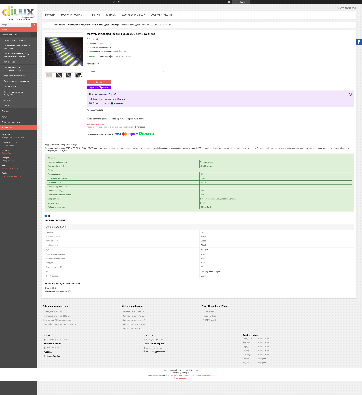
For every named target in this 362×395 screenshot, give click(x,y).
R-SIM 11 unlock (209, 320)
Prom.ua (194, 370)
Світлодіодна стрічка (52, 311)
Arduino (7, 100)
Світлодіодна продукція (14, 40)
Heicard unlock (209, 316)
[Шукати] (34, 25)
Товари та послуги (10, 34)
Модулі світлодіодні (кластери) (106, 25)
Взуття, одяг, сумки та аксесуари (13, 93)
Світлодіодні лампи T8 (133, 328)
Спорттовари (10, 86)
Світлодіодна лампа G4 (133, 311)
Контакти (111, 15)
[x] (49, 217)
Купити (99, 82)
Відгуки (5, 116)
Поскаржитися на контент (181, 375)
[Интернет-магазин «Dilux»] (18, 12)
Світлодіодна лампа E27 (134, 320)
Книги (6, 105)
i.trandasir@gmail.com (11, 176)
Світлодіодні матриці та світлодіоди (59, 324)
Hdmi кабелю (9, 62)
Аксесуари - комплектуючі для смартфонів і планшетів (17, 55)
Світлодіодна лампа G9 (133, 316)
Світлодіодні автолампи (134, 324)
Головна (50, 15)
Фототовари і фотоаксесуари (17, 81)
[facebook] (46, 217)
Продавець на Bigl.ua (181, 373)
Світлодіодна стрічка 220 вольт (57, 316)
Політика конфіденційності (203, 375)
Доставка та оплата (11, 122)
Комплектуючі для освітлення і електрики (17, 46)
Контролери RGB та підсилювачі (58, 320)
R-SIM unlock (208, 311)
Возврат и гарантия (162, 15)
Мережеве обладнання (14, 75)
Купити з (94, 87)
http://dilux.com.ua (10, 168)
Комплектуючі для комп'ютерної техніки (13, 68)
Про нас (5, 111)
